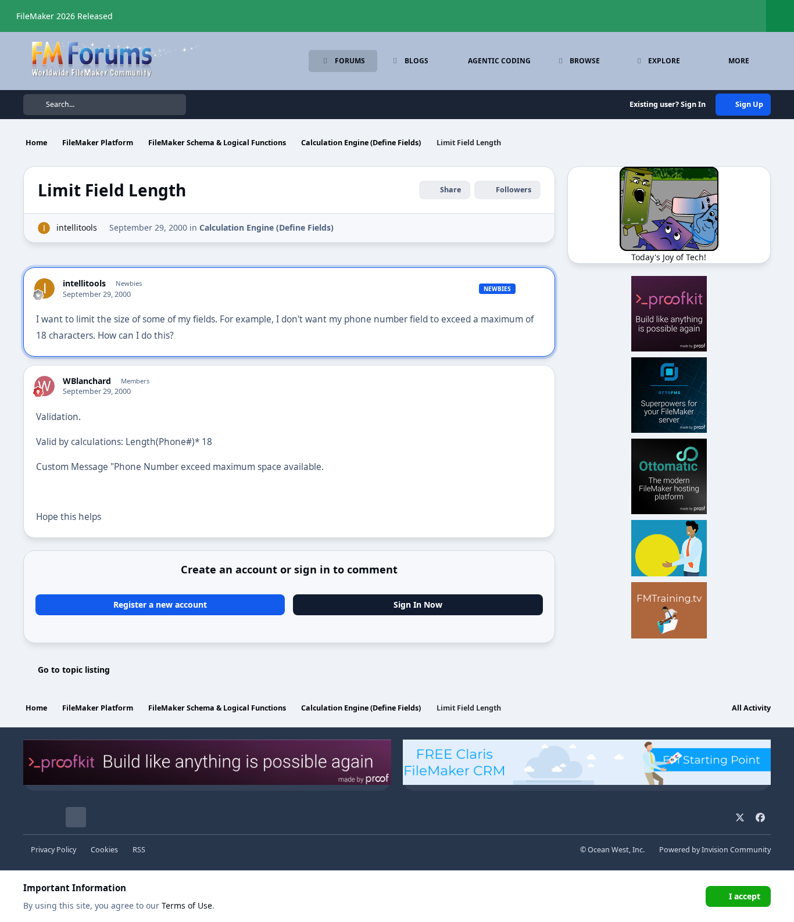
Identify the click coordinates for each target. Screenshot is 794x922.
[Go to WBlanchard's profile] (44, 386)
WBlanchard (87, 381)
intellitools (76, 227)
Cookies (104, 850)
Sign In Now (418, 604)
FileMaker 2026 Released (64, 15)
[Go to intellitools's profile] (44, 228)
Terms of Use (187, 905)
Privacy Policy (53, 850)
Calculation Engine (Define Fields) (266, 227)
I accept (744, 896)
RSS (139, 850)
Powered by (715, 850)
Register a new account (160, 604)
